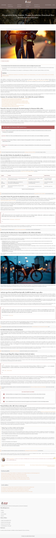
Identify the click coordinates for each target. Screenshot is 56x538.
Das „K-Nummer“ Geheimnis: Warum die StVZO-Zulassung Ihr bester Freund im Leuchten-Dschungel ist (42, 466)
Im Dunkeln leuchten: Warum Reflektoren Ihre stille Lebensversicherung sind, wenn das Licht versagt (16, 491)
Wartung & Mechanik (19, 6)
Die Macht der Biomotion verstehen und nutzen (9, 104)
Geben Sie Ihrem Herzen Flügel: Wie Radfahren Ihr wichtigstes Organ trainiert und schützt (15, 477)
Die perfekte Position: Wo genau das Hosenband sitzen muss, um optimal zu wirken (15, 100)
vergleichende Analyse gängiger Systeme (27, 171)
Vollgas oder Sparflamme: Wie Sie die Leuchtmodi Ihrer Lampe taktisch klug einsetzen (13, 466)
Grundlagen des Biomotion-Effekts (30, 152)
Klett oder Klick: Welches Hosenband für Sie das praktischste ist (12, 99)
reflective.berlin (11, 315)
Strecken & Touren (28, 6)
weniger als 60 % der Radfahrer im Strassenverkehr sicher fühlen (37, 80)
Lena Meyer (12, 458)
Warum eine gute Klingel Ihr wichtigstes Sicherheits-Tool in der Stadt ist (13, 105)
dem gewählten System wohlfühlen (39, 193)
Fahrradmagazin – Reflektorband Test (15, 219)
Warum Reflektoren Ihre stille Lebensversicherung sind (10, 106)
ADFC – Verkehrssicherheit (8, 370)
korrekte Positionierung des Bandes (20, 229)
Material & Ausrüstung (10, 6)
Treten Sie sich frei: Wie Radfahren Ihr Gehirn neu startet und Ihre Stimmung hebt (13, 474)
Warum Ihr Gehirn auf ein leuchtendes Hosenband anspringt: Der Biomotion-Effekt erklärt (15, 98)
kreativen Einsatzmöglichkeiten (8, 289)
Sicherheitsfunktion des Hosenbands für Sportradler (40, 326)
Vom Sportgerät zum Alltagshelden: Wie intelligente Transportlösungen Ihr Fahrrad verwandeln (15, 488)
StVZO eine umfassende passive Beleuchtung (48, 411)
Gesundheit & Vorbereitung (37, 6)
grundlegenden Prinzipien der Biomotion (31, 450)
